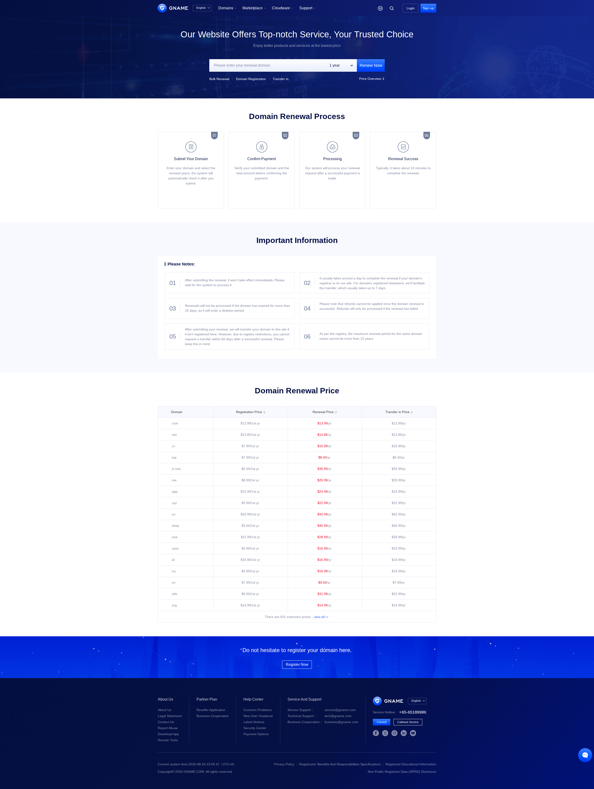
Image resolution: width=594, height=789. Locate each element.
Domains (227, 8)
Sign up (428, 8)
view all (321, 617)
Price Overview (372, 79)
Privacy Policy (284, 764)
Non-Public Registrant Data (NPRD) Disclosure (402, 771)
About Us (164, 710)
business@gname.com (322, 722)
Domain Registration (251, 79)
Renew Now (371, 65)
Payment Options (256, 734)
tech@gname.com (319, 716)
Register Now (297, 664)
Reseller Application (211, 710)
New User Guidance (258, 716)
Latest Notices (253, 722)
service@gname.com (321, 710)
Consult (382, 722)
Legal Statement (170, 716)
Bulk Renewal (219, 79)
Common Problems (257, 710)
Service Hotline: (399, 712)
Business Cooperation (213, 716)
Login (411, 8)
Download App (168, 734)
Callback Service (408, 722)
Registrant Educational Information (410, 764)
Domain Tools (168, 740)
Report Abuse (168, 728)
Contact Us (166, 722)
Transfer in (280, 79)
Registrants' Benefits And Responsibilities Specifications (340, 764)
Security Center (254, 728)
